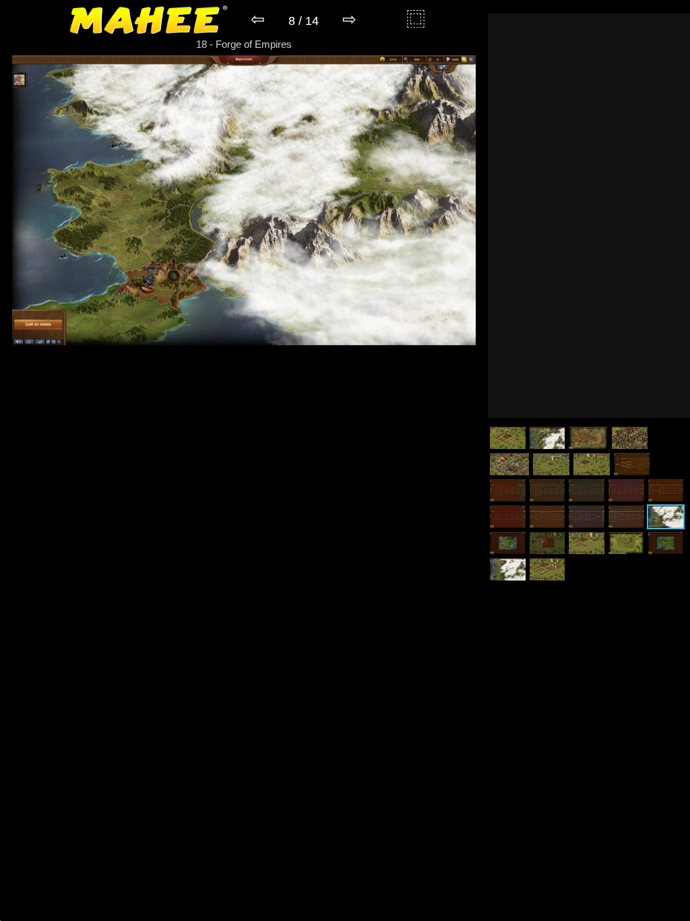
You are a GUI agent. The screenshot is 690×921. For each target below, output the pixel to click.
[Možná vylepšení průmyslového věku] (508, 516)
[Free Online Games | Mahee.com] (148, 22)
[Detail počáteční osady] (591, 464)
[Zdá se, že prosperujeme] (547, 569)
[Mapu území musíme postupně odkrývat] (666, 516)
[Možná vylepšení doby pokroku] (547, 516)
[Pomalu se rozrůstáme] (586, 543)
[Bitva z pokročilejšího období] (588, 437)
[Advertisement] (589, 215)
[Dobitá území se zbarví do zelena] (508, 543)
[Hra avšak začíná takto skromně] (551, 464)
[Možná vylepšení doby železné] (508, 490)
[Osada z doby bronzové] (508, 437)
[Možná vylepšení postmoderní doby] (626, 516)
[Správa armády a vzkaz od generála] (547, 543)
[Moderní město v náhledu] (509, 464)
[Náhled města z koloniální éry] (629, 437)
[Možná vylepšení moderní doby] (586, 516)
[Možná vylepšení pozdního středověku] (626, 490)
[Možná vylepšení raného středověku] (547, 490)
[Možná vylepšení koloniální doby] (666, 490)
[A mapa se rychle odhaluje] (508, 569)
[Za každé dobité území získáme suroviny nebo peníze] (666, 543)
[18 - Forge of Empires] (244, 341)
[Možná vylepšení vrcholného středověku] (586, 490)
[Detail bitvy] (626, 543)
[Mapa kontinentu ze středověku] (547, 437)
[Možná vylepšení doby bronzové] (632, 464)
